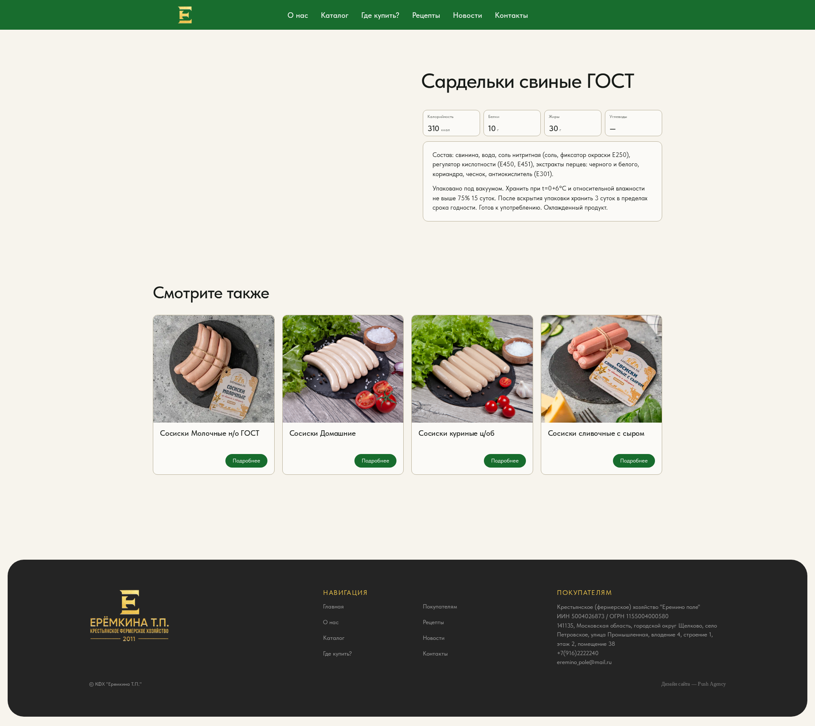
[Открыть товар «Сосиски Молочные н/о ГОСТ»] (213, 369)
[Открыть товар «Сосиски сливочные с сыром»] (601, 369)
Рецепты (426, 15)
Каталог (334, 15)
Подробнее (246, 460)
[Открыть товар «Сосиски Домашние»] (343, 369)
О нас (297, 15)
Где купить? (380, 15)
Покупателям (440, 606)
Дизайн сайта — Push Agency (693, 684)
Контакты (511, 15)
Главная (333, 606)
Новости (467, 15)
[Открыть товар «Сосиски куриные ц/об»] (472, 369)
